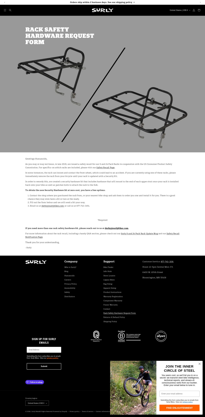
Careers (67, 280)
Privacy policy (74, 411)
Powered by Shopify (60, 411)
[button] (5, 10)
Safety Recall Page (105, 167)
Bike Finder (108, 267)
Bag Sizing (107, 284)
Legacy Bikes (109, 280)
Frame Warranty (110, 305)
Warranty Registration (113, 296)
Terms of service (87, 411)
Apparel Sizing (109, 288)
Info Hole (107, 271)
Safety (67, 292)
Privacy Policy (70, 284)
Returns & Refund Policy (114, 317)
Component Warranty (112, 301)
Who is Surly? (70, 267)
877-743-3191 (167, 261)
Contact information (103, 411)
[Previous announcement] (4, 2)
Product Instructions (112, 292)
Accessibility (69, 288)
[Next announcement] (200, 2)
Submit (44, 366)
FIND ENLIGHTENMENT (179, 408)
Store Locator (109, 275)
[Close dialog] (200, 364)
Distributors (69, 296)
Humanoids (69, 275)
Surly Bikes (35, 411)
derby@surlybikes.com (53, 206)
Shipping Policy (110, 321)
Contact (106, 309)
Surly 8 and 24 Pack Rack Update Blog (139, 233)
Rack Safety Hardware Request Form (119, 313)
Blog (66, 271)
